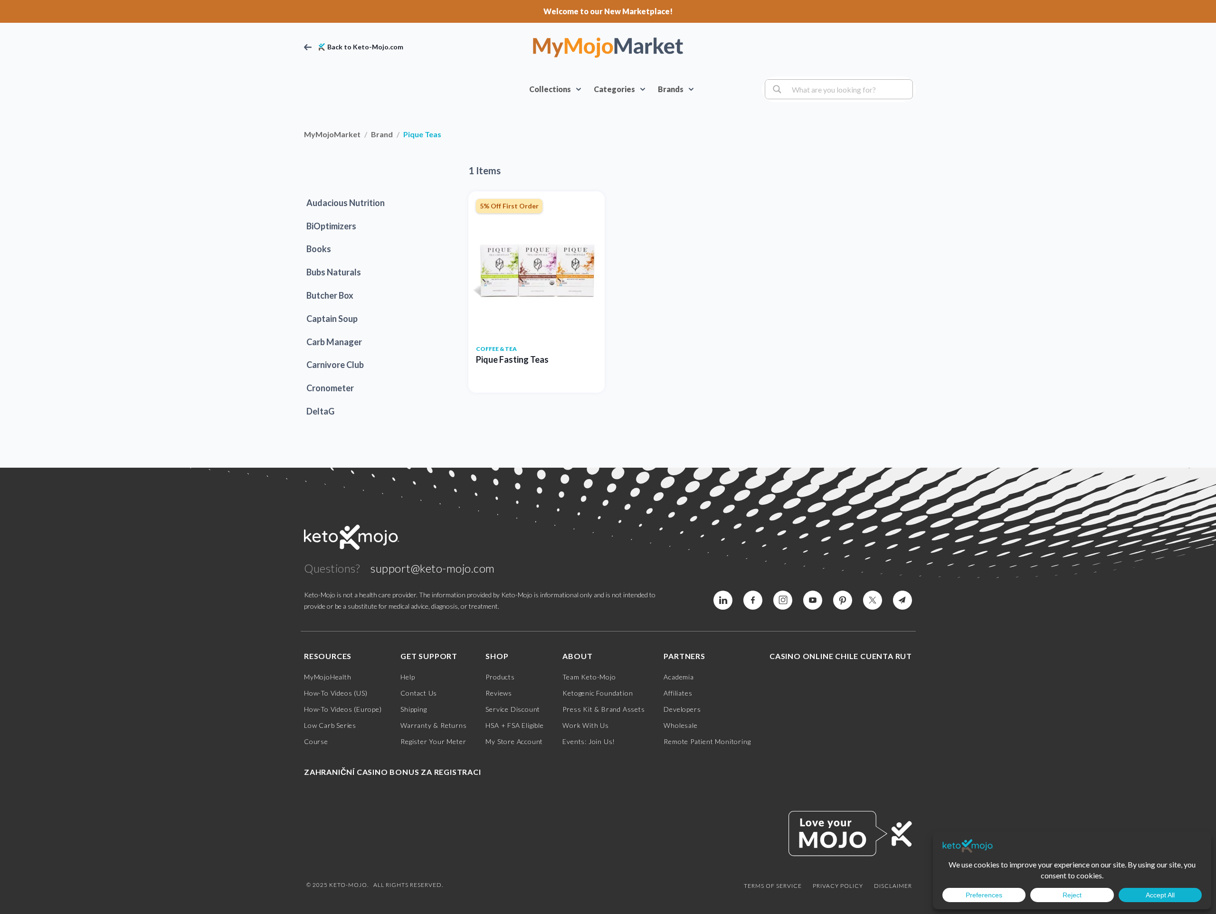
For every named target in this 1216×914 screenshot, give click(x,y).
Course (316, 741)
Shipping (413, 709)
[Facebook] (722, 600)
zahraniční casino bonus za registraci (392, 771)
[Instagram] (782, 600)
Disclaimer (893, 885)
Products (499, 677)
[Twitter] (872, 600)
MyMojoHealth (328, 677)
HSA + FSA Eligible (514, 725)
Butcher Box (329, 295)
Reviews (498, 693)
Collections (550, 89)
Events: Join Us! (588, 741)
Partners (684, 655)
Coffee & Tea (496, 348)
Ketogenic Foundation (597, 693)
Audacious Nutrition (345, 203)
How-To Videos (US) (335, 693)
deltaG (320, 411)
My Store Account (514, 741)
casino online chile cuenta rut (841, 655)
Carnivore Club (335, 364)
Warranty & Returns (433, 725)
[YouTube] (812, 600)
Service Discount (512, 709)
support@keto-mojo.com (432, 568)
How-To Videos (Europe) (343, 709)
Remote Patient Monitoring (707, 741)
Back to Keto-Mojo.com (365, 47)
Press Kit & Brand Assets (603, 709)
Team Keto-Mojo (589, 677)
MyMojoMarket (332, 134)
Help (407, 677)
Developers (682, 709)
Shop (496, 655)
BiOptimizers (331, 226)
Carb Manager (334, 342)
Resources (328, 655)
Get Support (428, 655)
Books (318, 249)
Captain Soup (332, 318)
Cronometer (330, 388)
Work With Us (585, 725)
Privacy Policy (838, 885)
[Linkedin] (752, 600)
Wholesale (680, 725)
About (577, 655)
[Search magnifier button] (776, 89)
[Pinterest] (842, 600)
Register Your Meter (433, 741)
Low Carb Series (330, 725)
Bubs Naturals (333, 272)
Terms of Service (773, 885)
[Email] (902, 600)
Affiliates (678, 693)
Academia (679, 677)
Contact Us (418, 693)
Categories (614, 89)
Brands (671, 89)
